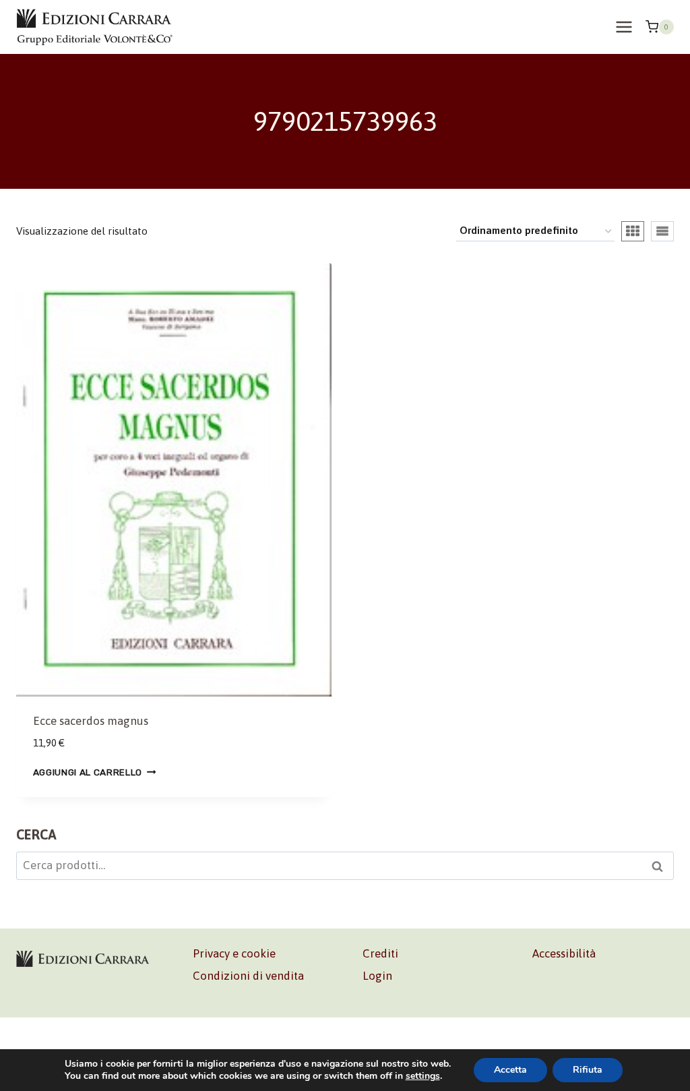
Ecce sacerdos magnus (90, 721)
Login (377, 975)
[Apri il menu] (623, 26)
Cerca (661, 868)
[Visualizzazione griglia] (632, 231)
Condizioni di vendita (248, 975)
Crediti (380, 953)
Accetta (510, 1069)
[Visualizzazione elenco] (662, 231)
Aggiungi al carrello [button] (88, 771)
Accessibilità (564, 953)
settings (423, 1076)
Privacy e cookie (234, 953)
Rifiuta (587, 1069)
